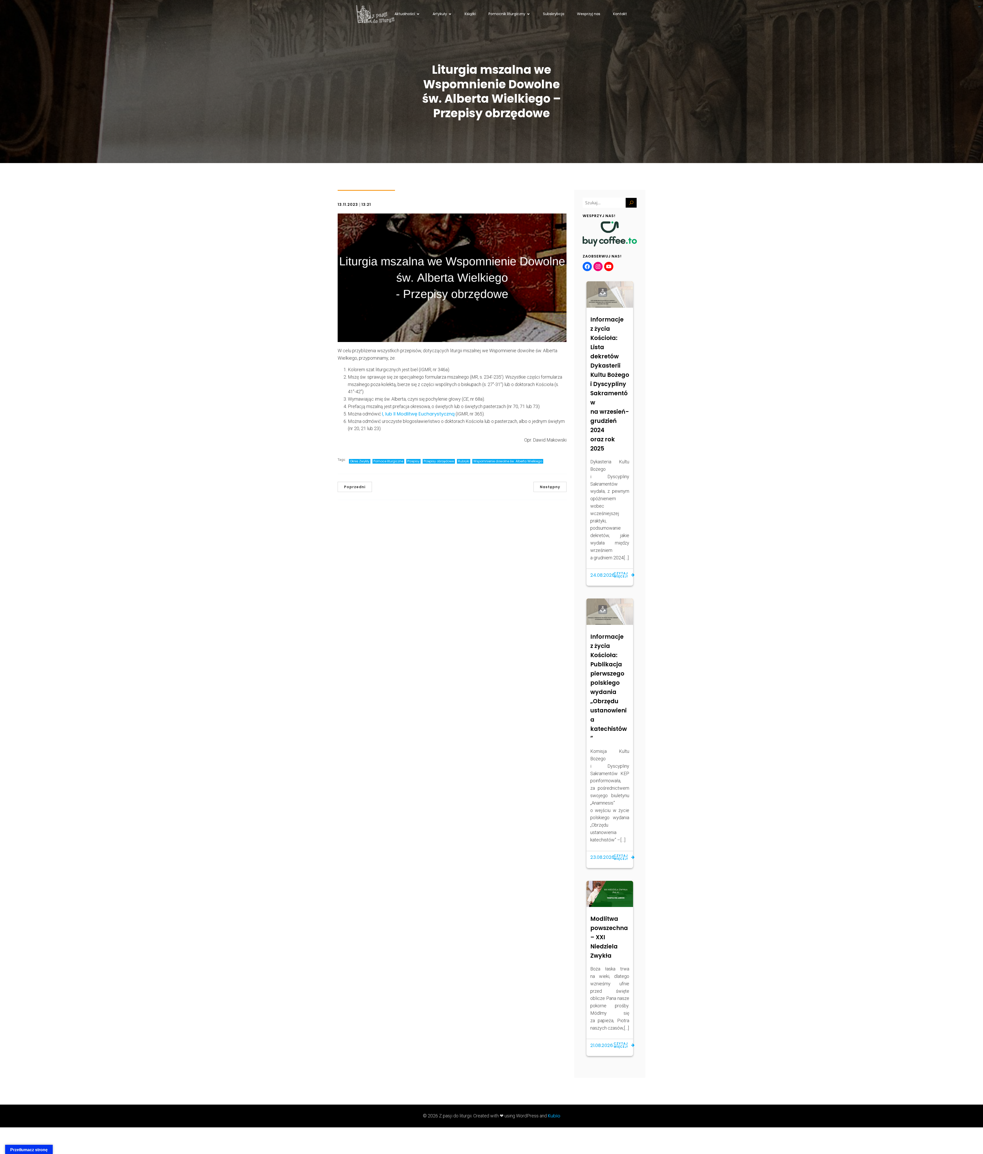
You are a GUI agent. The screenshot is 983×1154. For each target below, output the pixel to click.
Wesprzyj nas (588, 13)
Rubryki (463, 461)
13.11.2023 (348, 204)
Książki (470, 13)
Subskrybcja (553, 13)
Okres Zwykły (359, 461)
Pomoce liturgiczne (388, 461)
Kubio (554, 1116)
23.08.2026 (602, 857)
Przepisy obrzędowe (439, 461)
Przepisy (413, 461)
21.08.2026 (601, 1045)
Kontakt (620, 13)
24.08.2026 (602, 575)
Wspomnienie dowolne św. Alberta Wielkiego (507, 461)
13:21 (366, 204)
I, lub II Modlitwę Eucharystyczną (418, 414)
